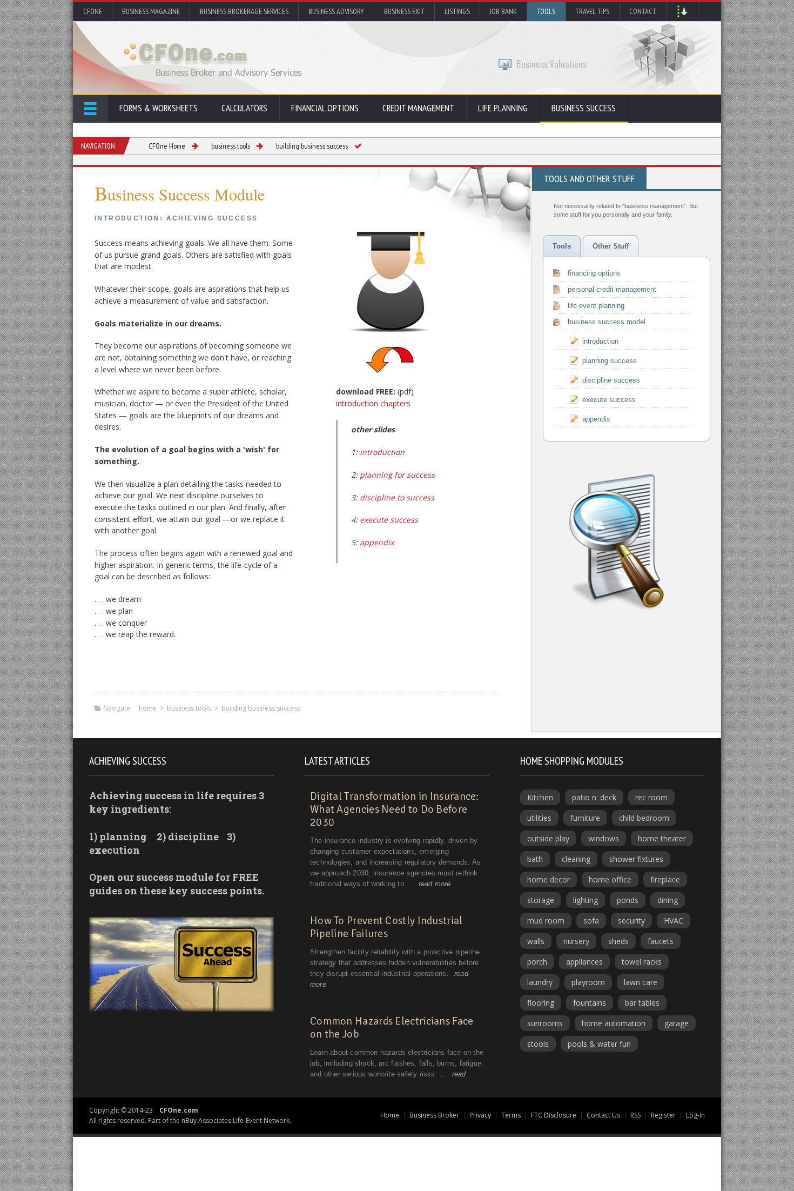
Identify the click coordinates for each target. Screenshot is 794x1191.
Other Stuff (611, 246)
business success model (606, 322)
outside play (548, 838)
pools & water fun (599, 1044)
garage (676, 1023)
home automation (613, 1023)
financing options (594, 273)
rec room (651, 797)
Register (663, 1115)
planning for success (397, 475)
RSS (635, 1115)
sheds (618, 941)
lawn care (640, 982)
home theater (662, 838)
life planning (503, 108)
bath (535, 859)
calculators (244, 108)
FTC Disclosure (553, 1115)
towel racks (642, 961)
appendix (377, 542)
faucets (661, 941)
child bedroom (644, 818)
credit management (418, 108)
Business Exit (404, 11)
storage (540, 900)
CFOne (92, 11)
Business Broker (434, 1115)
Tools (546, 11)
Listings (457, 11)
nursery (576, 941)
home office (610, 879)
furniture (585, 818)
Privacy (480, 1115)
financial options (325, 108)
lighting (585, 900)
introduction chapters (373, 403)
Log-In (695, 1115)
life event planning (596, 306)
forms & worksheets (158, 108)
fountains (589, 1003)
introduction (382, 452)
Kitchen (540, 797)
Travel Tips (592, 11)
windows (603, 838)
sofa (591, 920)
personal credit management (612, 289)
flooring (540, 1003)
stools (538, 1044)
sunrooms (545, 1023)
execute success (389, 519)
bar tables (642, 1003)
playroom (588, 982)
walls (535, 941)
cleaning (576, 859)
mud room (545, 920)
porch (537, 961)
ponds (627, 900)
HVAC (673, 920)
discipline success (611, 380)
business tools (230, 146)
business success (583, 108)
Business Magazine (151, 11)
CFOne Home (167, 146)
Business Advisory (336, 11)
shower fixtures (636, 859)
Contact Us (603, 1115)
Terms (511, 1115)
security (631, 920)
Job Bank (503, 11)
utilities (539, 818)
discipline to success (397, 497)
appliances (584, 961)
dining (667, 900)
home (148, 708)
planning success (609, 361)
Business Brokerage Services (244, 11)
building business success (312, 146)
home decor (548, 879)
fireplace (665, 879)
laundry (540, 982)
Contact (642, 11)
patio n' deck (594, 797)
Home (389, 1115)
